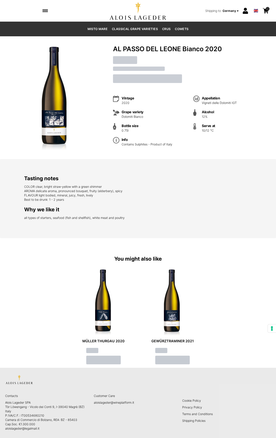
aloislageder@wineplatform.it (114, 402)
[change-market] (222, 11)
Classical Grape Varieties (135, 29)
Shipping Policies (193, 420)
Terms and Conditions (197, 414)
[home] (138, 11)
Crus (166, 29)
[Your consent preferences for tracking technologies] (272, 328)
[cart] (266, 11)
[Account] (245, 11)
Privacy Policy (192, 407)
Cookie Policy (191, 400)
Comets (181, 29)
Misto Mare (98, 29)
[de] (256, 5)
